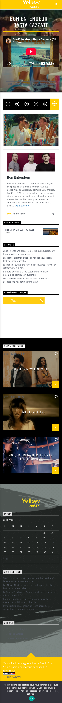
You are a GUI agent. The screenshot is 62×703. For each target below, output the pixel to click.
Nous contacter (14, 677)
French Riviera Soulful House (19, 230)
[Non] (58, 692)
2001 (6, 396)
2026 (6, 353)
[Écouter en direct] (6, 300)
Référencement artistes (17, 629)
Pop (23, 353)
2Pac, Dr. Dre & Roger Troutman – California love (32, 457)
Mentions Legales (14, 633)
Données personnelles (16, 638)
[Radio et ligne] (41, 300)
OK (31, 698)
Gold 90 (26, 439)
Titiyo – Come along (31, 412)
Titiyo (21, 396)
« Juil (5, 558)
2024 (10, 84)
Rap (35, 439)
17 (52, 542)
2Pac (6, 439)
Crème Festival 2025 (44, 84)
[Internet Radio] (31, 673)
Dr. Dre (16, 439)
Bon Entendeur (22, 84)
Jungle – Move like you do (31, 369)
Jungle (15, 353)
